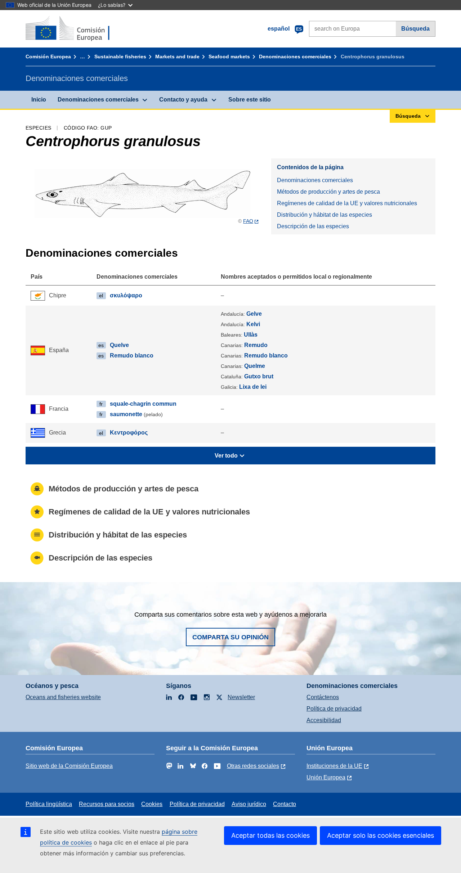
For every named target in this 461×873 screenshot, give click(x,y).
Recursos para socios (106, 804)
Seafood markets (229, 56)
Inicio (38, 99)
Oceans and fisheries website (63, 697)
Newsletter (241, 697)
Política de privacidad (334, 709)
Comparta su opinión (230, 637)
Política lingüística (49, 804)
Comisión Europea (48, 56)
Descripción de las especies (313, 226)
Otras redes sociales (253, 766)
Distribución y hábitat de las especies (324, 215)
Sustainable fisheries (120, 56)
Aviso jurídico (249, 804)
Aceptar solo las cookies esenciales (380, 835)
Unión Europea (325, 777)
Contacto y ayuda (183, 99)
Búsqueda (415, 29)
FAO (248, 221)
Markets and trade (177, 56)
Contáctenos (322, 697)
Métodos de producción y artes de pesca (328, 192)
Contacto (284, 804)
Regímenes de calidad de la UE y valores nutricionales (347, 203)
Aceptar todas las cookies (270, 835)
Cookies (151, 804)
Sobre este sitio (249, 99)
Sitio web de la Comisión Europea (69, 766)
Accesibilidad (323, 720)
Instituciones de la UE (334, 766)
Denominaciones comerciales (295, 56)
